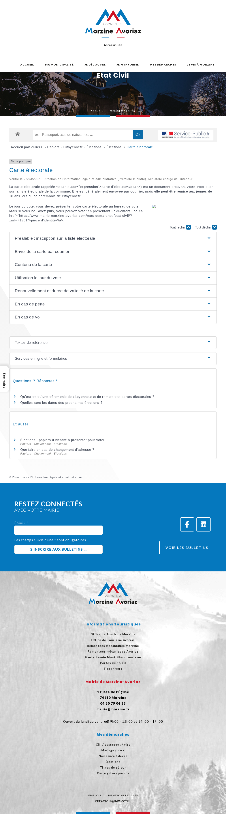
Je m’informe (128, 64)
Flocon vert (113, 668)
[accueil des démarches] (18, 134)
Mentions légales (123, 795)
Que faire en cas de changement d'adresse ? (57, 449)
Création (103, 801)
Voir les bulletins (187, 547)
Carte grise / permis (113, 773)
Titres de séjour (113, 767)
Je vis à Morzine (201, 64)
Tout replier (178, 227)
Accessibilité (113, 45)
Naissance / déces (113, 756)
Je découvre (95, 64)
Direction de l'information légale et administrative (47, 477)
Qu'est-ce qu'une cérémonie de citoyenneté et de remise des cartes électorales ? (87, 397)
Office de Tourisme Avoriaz (113, 640)
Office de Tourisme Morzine (113, 634)
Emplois (95, 795)
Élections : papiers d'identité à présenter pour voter (62, 440)
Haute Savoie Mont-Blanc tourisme (113, 657)
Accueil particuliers (27, 147)
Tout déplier (203, 227)
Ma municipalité (59, 64)
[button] (112, 238)
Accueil (27, 64)
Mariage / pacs (113, 750)
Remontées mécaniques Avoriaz (113, 651)
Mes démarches (163, 64)
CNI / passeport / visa (113, 744)
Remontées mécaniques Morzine (113, 645)
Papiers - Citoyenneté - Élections (75, 147)
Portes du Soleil (113, 663)
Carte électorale (140, 147)
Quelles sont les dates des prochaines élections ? (61, 402)
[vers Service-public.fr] (185, 135)
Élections (115, 147)
